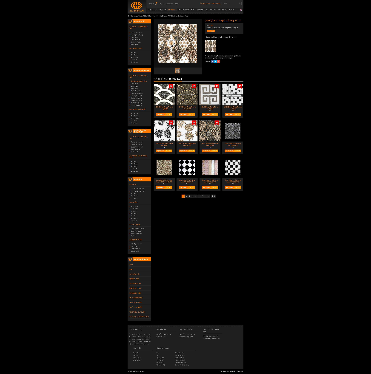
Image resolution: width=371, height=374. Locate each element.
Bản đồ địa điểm (168, 3)
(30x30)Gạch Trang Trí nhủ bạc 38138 (209, 108)
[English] (241, 10)
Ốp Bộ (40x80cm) (136, 105)
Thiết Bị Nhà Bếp (135, 307)
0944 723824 (206, 3)
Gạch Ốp (132, 185)
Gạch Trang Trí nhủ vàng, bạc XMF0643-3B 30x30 (164, 181)
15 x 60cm (134, 59)
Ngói (131, 269)
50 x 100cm (134, 208)
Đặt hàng (211, 31)
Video (160, 3)
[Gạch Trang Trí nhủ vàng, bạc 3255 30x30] (232, 130)
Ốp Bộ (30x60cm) (136, 98)
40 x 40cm (134, 218)
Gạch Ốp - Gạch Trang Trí (161, 16)
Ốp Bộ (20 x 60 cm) (137, 142)
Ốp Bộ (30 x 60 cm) (137, 32)
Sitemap (177, 3)
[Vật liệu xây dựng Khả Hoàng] (137, 7)
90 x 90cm (134, 166)
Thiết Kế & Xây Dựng (137, 312)
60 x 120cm (134, 57)
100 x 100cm (135, 118)
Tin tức (213, 10)
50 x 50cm (134, 216)
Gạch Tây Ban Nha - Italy (140, 131)
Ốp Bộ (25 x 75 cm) (137, 35)
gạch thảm (237, 56)
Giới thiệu (162, 10)
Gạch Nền (133, 202)
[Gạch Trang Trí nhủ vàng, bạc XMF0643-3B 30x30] (164, 167)
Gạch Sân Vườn (136, 42)
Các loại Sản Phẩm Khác (139, 317)
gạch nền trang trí (227, 58)
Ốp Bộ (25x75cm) (136, 100)
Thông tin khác (201, 10)
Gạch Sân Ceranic (136, 233)
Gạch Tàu (134, 236)
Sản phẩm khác (141, 259)
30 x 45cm (134, 196)
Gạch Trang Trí (135, 39)
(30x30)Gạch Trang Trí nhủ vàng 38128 (187, 108)
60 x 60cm (134, 52)
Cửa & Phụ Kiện (135, 293)
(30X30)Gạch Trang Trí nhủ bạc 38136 (233, 108)
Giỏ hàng (153, 3)
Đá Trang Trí (135, 251)
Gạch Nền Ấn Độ (135, 48)
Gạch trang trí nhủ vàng (217, 56)
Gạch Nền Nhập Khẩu (137, 109)
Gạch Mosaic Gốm (136, 91)
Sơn (131, 265)
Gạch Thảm (134, 86)
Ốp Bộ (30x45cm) (136, 95)
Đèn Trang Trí (135, 283)
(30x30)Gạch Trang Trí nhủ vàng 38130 (187, 144)
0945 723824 (216, 3)
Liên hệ (232, 10)
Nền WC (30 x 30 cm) (137, 188)
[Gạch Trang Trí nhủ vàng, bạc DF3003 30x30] (232, 167)
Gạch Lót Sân (134, 225)
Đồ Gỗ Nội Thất (135, 288)
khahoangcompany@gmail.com (141, 341)
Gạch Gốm (134, 37)
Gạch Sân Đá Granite (137, 228)
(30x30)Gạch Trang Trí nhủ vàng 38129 (164, 108)
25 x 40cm (134, 198)
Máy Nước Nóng (136, 298)
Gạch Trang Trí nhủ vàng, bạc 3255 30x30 (233, 144)
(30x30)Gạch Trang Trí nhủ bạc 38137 (164, 144)
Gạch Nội (138, 179)
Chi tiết (168, 114)
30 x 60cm (134, 193)
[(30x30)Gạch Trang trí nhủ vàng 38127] (210, 46)
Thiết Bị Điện (134, 279)
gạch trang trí (229, 56)
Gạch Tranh (134, 44)
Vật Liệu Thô (134, 274)
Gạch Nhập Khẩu (145, 16)
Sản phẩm (171, 10)
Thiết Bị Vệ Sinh (135, 302)
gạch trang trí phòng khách (213, 58)
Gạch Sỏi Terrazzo (136, 231)
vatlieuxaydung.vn (138, 371)
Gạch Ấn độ (139, 21)
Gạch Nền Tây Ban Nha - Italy (138, 156)
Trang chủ (153, 10)
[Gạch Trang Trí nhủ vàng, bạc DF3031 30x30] (210, 167)
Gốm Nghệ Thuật (136, 244)
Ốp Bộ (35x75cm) (136, 103)
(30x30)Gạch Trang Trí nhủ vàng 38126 (209, 144)
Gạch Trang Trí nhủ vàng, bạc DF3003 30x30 (233, 181)
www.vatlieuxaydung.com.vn (140, 344)
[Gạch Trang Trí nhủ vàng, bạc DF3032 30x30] (187, 167)
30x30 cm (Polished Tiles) (179, 16)
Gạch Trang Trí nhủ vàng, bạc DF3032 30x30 (187, 181)
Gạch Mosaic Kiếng (137, 93)
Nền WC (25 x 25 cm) (137, 191)
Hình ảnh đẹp (222, 10)
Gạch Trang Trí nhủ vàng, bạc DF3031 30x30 (210, 181)
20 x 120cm (134, 62)
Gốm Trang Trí (135, 246)
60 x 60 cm (134, 113)
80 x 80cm (134, 55)
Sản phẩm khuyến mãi (186, 10)
